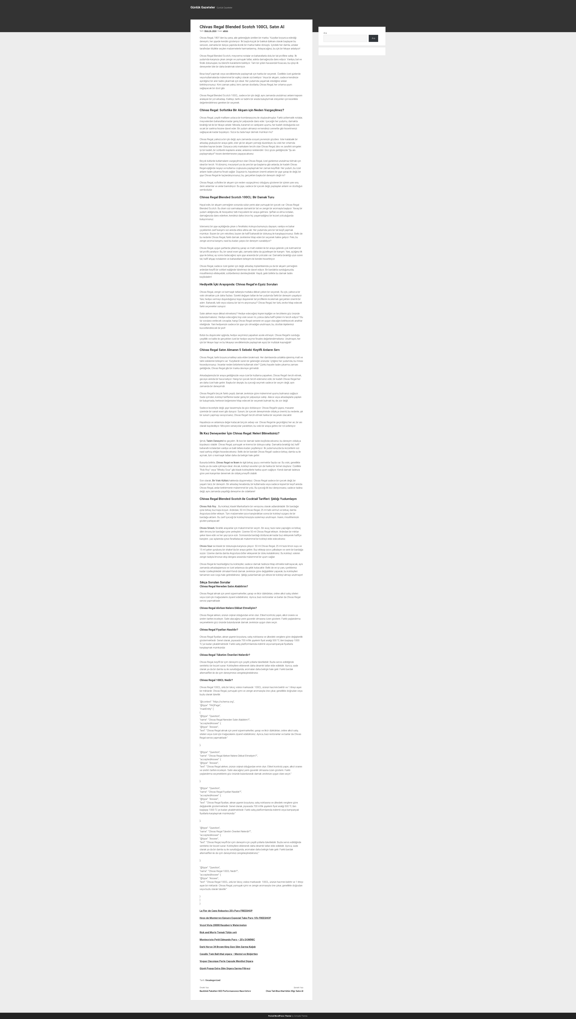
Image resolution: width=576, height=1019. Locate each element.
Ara (325, 33)
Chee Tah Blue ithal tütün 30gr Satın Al (284, 991)
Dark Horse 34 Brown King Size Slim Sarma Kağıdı (228, 946)
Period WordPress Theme (279, 1016)
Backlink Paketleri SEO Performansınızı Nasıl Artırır (225, 991)
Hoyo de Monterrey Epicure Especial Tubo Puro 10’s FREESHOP (235, 918)
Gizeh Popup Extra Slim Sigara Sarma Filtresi (225, 968)
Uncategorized (212, 980)
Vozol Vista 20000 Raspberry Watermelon (223, 925)
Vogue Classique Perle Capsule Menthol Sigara (226, 961)
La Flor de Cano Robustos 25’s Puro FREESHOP (226, 910)
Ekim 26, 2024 (210, 31)
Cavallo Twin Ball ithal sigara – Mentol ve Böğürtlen (229, 954)
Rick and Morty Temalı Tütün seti (218, 932)
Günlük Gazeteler (202, 7)
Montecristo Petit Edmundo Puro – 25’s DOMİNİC (227, 939)
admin (225, 31)
